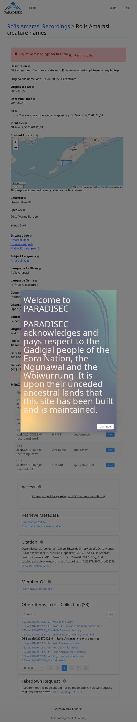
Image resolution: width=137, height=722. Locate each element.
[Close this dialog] (112, 294)
